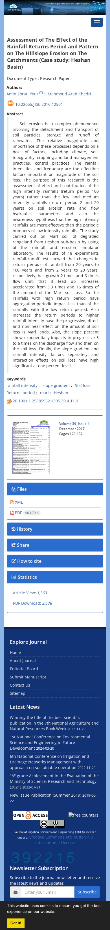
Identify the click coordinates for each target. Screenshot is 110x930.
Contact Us (20, 685)
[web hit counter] (43, 857)
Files (21, 489)
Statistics (27, 577)
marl (44, 392)
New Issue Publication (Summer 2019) (45, 795)
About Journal (23, 660)
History (24, 529)
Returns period (20, 392)
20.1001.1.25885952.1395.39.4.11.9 (45, 401)
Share (22, 545)
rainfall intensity (22, 385)
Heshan (61, 392)
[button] (57, 912)
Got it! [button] (15, 923)
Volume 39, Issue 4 (74, 423)
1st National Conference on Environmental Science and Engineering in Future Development (50, 742)
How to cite (28, 561)
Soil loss (82, 385)
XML (18, 502)
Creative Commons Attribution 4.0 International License (61, 839)
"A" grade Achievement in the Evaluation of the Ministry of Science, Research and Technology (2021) (54, 781)
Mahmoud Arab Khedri (69, 94)
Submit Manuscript (28, 677)
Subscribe (87, 892)
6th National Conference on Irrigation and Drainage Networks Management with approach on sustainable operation (49, 762)
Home (15, 652)
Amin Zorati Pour (22, 94)
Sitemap (17, 693)
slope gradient (56, 385)
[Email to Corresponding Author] (41, 93)
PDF (26, 512)
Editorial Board (24, 668)
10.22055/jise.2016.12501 (39, 104)
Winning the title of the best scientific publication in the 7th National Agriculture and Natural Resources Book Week (54, 723)
